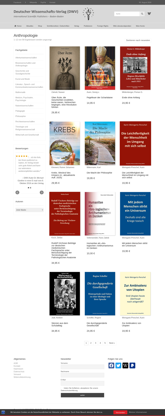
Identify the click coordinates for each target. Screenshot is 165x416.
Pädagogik (20, 111)
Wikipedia (33, 2)
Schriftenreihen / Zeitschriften (58, 26)
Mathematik (20, 92)
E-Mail (63, 380)
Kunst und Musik (22, 79)
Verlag (76, 26)
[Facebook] (111, 365)
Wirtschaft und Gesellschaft (27, 135)
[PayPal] (132, 365)
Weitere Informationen (138, 412)
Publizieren (88, 26)
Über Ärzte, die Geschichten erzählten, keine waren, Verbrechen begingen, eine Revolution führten (64, 102)
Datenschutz (19, 372)
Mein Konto (140, 26)
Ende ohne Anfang (131, 97)
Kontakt (52, 2)
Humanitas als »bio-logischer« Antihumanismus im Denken (100, 245)
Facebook (17, 2)
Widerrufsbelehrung (22, 377)
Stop (30, 187)
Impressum (18, 369)
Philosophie (20, 116)
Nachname (65, 371)
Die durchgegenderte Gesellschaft (97, 324)
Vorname (64, 363)
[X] (118, 365)
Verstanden (120, 412)
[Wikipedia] (125, 365)
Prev (17, 192)
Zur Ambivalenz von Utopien (131, 324)
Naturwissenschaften (24, 106)
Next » (112, 343)
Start (28, 187)
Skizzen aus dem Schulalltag (59, 324)
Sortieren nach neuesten (138, 40)
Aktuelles (29, 26)
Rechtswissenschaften (25, 122)
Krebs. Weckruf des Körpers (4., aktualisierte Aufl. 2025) (63, 175)
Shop (40, 26)
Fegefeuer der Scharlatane (100, 97)
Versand (17, 374)
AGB (16, 363)
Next (42, 192)
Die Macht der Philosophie (99, 173)
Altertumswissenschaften (26, 58)
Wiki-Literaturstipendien (122, 26)
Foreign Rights (102, 26)
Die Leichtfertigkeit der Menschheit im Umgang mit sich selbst (135, 175)
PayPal (43, 2)
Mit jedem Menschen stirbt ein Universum (134, 244)
